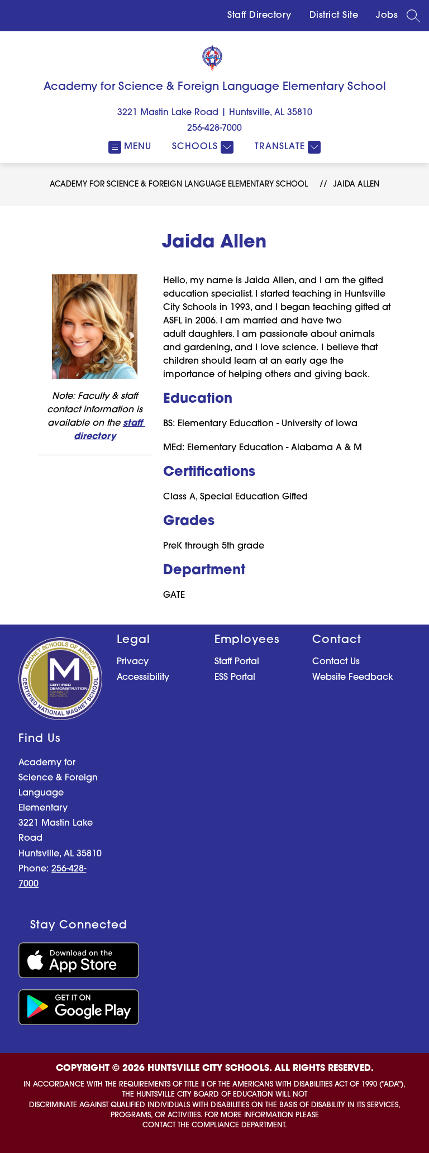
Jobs (387, 15)
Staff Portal (236, 662)
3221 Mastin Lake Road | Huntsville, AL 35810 (214, 112)
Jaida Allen (356, 184)
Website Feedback (352, 677)
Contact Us (336, 662)
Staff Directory (259, 15)
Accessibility (143, 677)
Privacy (133, 662)
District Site (334, 15)
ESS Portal (234, 677)
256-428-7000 (214, 128)
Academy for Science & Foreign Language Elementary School (179, 184)
